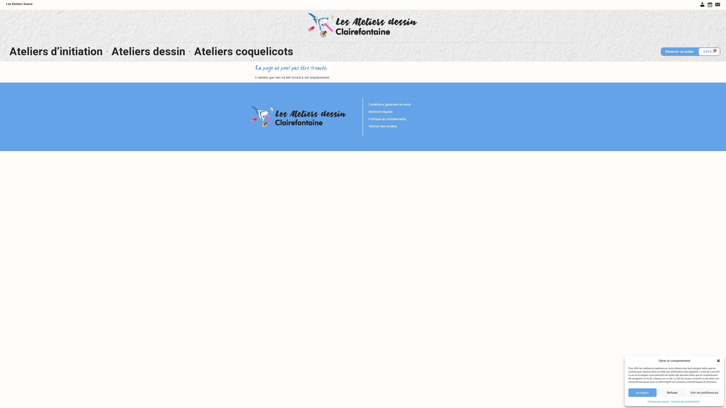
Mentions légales (380, 112)
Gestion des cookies (383, 126)
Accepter (642, 392)
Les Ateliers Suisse (19, 4)
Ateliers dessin (148, 51)
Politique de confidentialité (685, 401)
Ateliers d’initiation (56, 51)
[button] (718, 361)
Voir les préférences (704, 392)
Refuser (672, 392)
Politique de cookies (658, 401)
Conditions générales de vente (390, 104)
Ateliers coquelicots (243, 51)
